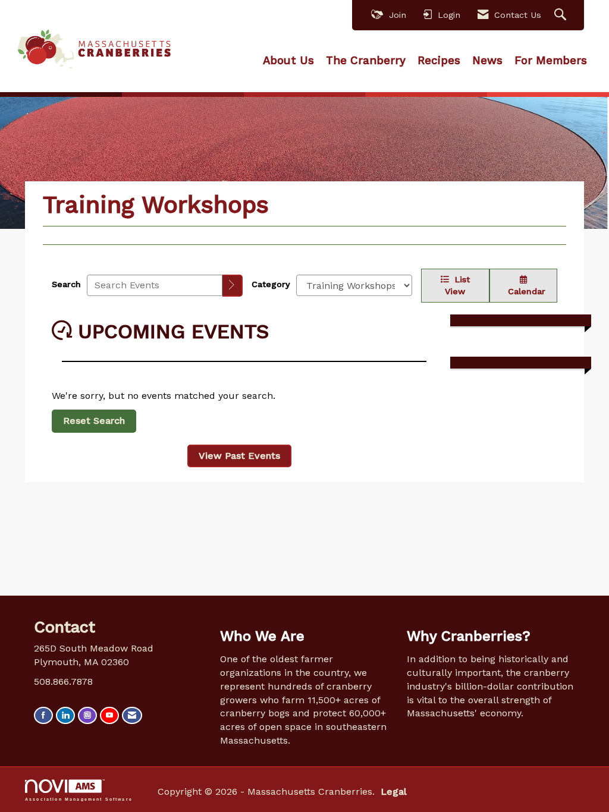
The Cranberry (366, 60)
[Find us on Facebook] (43, 715)
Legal (394, 791)
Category (271, 284)
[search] (232, 286)
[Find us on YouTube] (109, 715)
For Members (550, 60)
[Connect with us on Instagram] (87, 715)
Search (66, 284)
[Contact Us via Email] (132, 715)
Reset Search (94, 420)
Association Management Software (79, 799)
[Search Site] (561, 15)
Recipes (438, 60)
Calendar (523, 291)
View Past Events (239, 455)
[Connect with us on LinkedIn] (65, 715)
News (487, 60)
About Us (288, 60)
